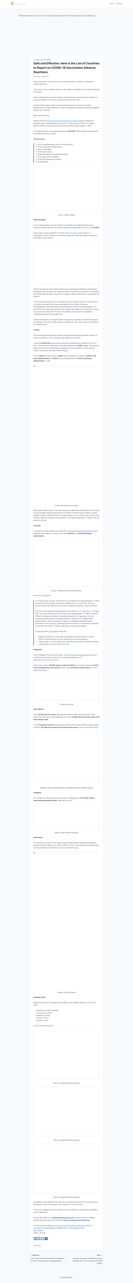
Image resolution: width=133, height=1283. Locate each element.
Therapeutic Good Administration (80, 531)
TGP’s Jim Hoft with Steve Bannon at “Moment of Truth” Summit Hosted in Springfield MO (47, 1258)
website (65, 350)
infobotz (37, 76)
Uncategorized (46, 59)
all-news (36, 59)
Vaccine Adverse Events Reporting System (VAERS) (65, 121)
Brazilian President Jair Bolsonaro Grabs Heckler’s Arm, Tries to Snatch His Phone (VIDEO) (87, 1259)
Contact (119, 3)
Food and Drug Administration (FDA (80, 655)
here (45, 520)
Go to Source (38, 1230)
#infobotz (37, 1245)
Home (112, 3)
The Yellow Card (76, 233)
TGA (42, 595)
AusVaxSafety (53, 631)
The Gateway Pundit (76, 1228)
